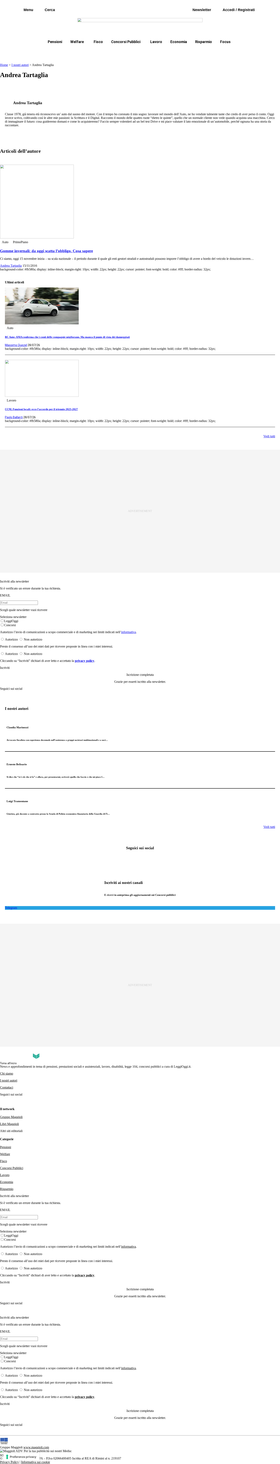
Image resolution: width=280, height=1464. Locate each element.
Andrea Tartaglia (11, 265)
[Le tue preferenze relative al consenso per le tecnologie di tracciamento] (21, 1457)
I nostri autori (20, 65)
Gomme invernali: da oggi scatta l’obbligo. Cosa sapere (46, 251)
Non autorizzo (33, 639)
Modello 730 (97, 52)
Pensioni (55, 42)
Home (4, 65)
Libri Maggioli (9, 1124)
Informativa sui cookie (35, 1462)
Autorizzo (11, 639)
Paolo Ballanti (14, 417)
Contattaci (6, 1087)
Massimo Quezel (16, 345)
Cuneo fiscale (149, 52)
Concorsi (10, 625)
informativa (128, 632)
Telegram (11, 908)
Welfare (77, 42)
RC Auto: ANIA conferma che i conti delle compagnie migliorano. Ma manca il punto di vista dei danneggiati (67, 337)
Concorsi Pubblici (125, 42)
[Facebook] (127, 859)
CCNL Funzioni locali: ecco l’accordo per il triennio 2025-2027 (41, 409)
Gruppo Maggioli (11, 1117)
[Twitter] (140, 859)
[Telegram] (153, 859)
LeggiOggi (11, 621)
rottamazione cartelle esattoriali (192, 52)
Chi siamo (6, 1073)
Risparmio (203, 42)
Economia (178, 42)
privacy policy (84, 660)
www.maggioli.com (36, 1447)
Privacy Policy (9, 1462)
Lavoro (156, 42)
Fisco (98, 42)
